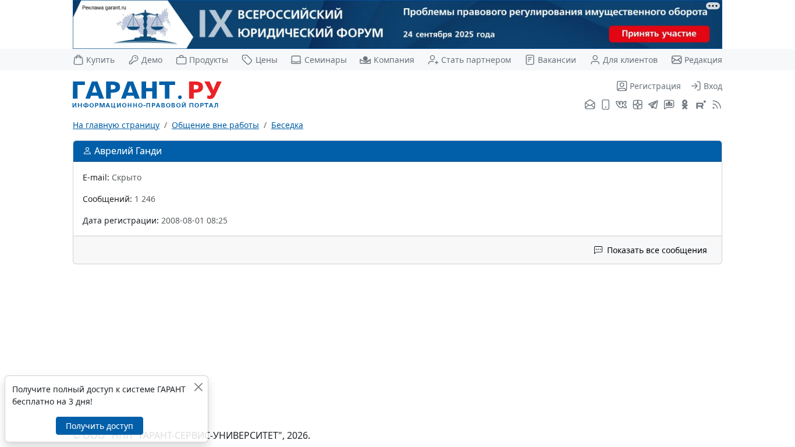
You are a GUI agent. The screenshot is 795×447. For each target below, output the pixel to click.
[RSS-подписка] (715, 105)
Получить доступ (99, 425)
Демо (151, 59)
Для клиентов (630, 59)
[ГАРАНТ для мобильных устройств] (605, 105)
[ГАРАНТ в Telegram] (653, 105)
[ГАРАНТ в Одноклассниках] (685, 105)
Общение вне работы (215, 124)
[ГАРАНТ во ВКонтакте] (621, 105)
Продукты (208, 59)
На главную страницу (116, 124)
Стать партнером (476, 59)
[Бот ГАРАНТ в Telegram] (669, 105)
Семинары (325, 59)
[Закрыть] (198, 387)
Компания (394, 59)
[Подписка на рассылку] (590, 105)
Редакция (703, 59)
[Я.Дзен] (637, 105)
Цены (266, 59)
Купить (100, 59)
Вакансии (557, 59)
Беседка (287, 124)
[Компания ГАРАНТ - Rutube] (701, 105)
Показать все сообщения (656, 250)
